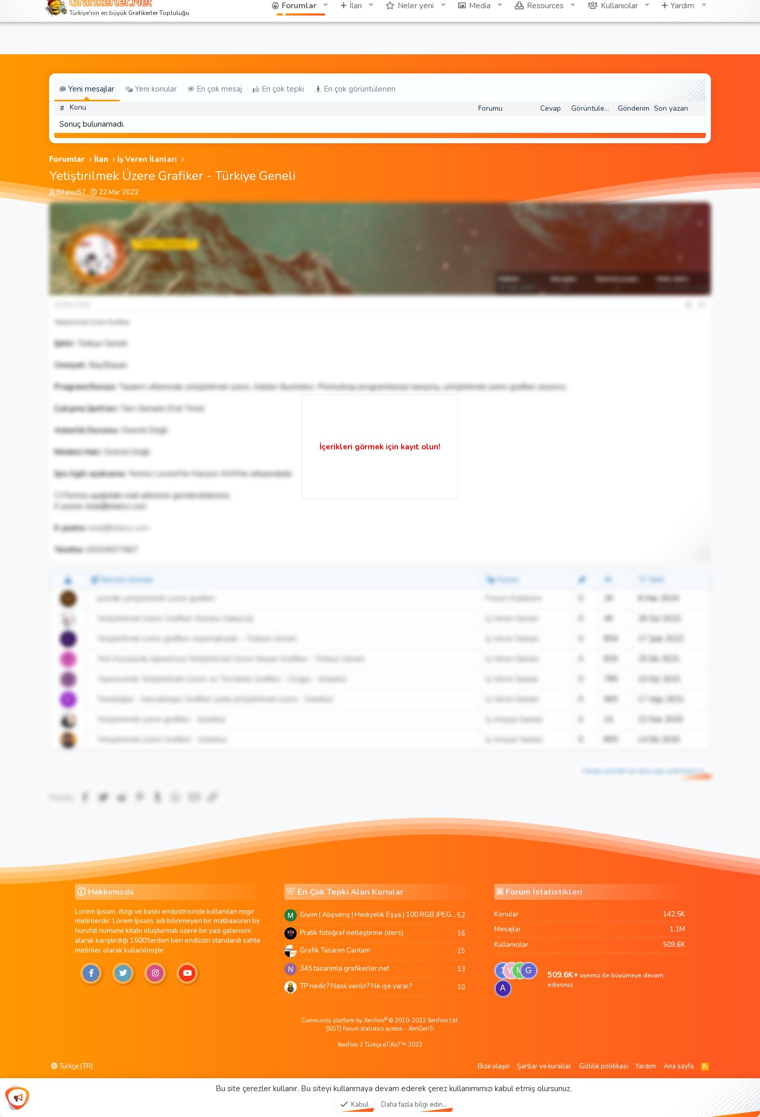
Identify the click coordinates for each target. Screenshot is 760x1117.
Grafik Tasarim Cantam (335, 950)
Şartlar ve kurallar (544, 1066)
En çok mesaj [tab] (218, 89)
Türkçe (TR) (75, 1066)
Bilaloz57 (71, 192)
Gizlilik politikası (603, 1066)
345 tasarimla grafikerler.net (344, 968)
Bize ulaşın (494, 1066)
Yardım (645, 1066)
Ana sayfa (679, 1066)
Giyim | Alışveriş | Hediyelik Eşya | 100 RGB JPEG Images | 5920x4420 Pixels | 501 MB (378, 914)
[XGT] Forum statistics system (380, 1029)
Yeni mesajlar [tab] (90, 89)
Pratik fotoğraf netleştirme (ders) (351, 933)
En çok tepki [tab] (282, 89)
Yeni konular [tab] (155, 89)
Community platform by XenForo (380, 1020)
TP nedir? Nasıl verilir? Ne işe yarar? (356, 986)
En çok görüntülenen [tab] (359, 89)
